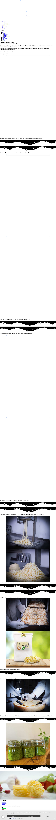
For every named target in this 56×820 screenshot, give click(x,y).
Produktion (6, 23)
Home (3, 20)
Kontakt (3, 28)
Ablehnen (14, 816)
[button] (28, 30)
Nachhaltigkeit (6, 24)
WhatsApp (4, 808)
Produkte (3, 25)
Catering (3, 27)
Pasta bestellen (4, 26)
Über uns (3, 21)
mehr (48, 816)
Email (3, 809)
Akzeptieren (30, 816)
